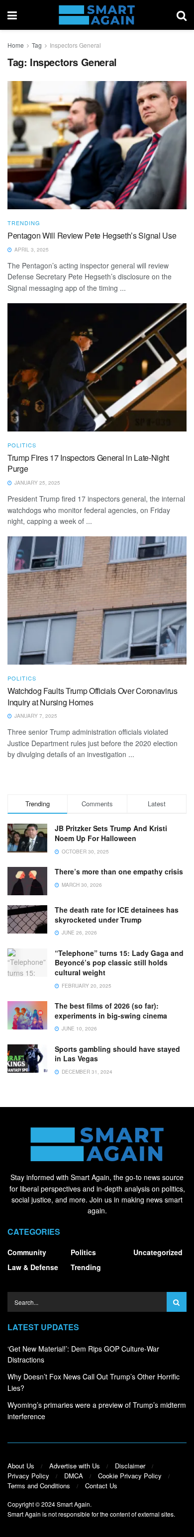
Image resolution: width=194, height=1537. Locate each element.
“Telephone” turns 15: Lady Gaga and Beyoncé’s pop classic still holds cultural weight (119, 962)
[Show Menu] (12, 15)
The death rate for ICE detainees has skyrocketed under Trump (117, 915)
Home (15, 45)
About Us (20, 1465)
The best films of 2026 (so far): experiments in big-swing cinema (111, 1011)
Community (26, 1252)
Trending (23, 223)
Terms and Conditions (38, 1485)
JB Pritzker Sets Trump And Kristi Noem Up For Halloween (111, 833)
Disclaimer (130, 1465)
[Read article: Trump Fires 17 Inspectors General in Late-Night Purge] (97, 367)
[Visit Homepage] (97, 15)
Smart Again (73, 1504)
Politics (21, 445)
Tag (37, 45)
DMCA (73, 1475)
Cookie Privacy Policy (130, 1475)
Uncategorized (158, 1252)
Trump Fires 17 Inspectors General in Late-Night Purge (88, 463)
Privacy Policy (28, 1475)
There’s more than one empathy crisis (119, 871)
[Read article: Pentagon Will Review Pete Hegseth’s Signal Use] (97, 145)
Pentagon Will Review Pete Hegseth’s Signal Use (91, 235)
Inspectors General (75, 45)
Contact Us (101, 1485)
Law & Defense (32, 1267)
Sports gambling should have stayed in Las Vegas (117, 1054)
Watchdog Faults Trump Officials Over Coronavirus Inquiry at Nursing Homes (92, 696)
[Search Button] (182, 15)
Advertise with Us (74, 1465)
